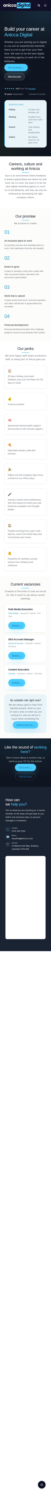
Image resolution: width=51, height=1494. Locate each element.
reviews (32, 89)
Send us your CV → (25, 725)
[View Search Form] (38, 5)
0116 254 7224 (18, 831)
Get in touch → (25, 767)
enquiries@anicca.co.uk (22, 838)
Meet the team (14, 76)
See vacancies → (16, 67)
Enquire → (16, 625)
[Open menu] (45, 5)
